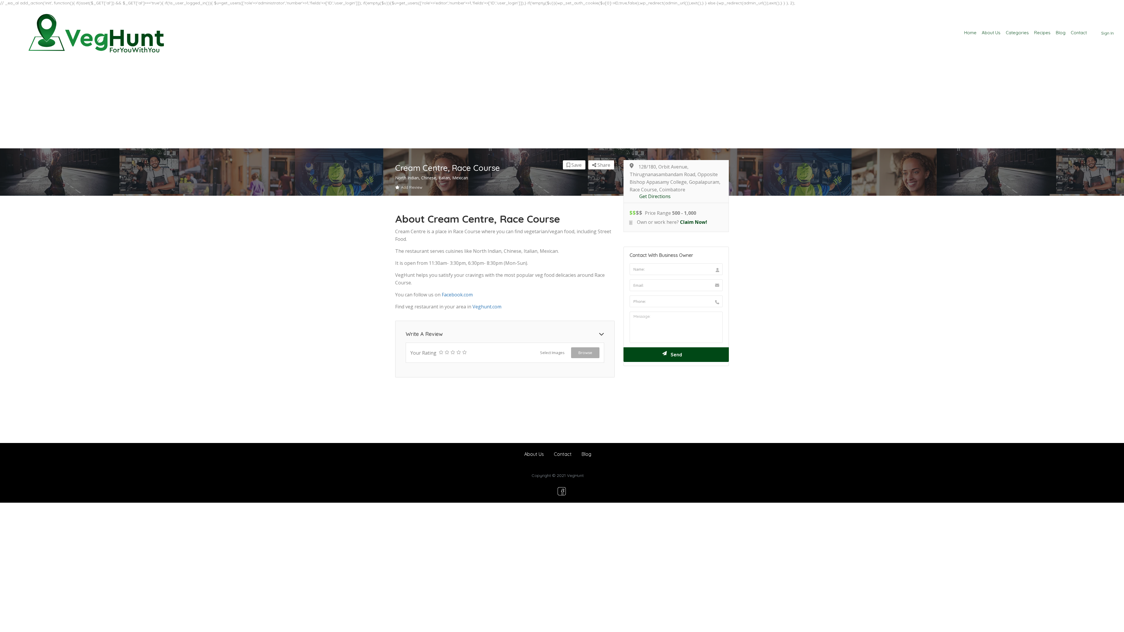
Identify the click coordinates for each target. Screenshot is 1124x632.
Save (576, 165)
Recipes (1042, 32)
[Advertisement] (562, 104)
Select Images (552, 352)
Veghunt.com (486, 306)
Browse (585, 352)
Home (970, 32)
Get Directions (655, 196)
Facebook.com (457, 294)
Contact (1079, 32)
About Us (991, 32)
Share (603, 165)
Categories (1017, 32)
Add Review (411, 187)
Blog (1060, 32)
